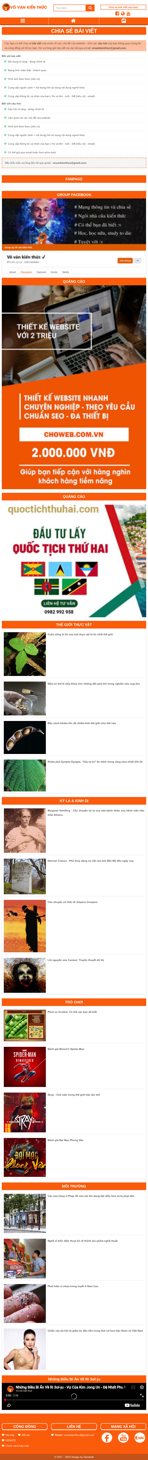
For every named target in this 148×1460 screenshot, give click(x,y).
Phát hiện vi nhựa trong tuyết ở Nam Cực (73, 1286)
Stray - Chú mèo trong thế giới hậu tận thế (74, 1094)
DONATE (11, 1440)
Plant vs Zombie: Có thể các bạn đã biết (72, 1011)
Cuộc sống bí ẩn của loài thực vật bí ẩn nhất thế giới (80, 634)
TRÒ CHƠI (74, 1002)
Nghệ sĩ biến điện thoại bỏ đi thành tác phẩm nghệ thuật (83, 1240)
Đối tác (26, 1435)
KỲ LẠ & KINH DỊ (74, 801)
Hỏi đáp (10, 1435)
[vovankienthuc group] (74, 236)
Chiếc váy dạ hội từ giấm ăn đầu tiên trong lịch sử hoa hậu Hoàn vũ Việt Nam (95, 1330)
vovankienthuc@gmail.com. (109, 48)
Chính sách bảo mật (17, 1445)
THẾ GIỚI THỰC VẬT (74, 625)
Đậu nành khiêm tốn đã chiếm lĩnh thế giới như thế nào (82, 723)
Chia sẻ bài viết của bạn (123, 7)
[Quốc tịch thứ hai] (74, 558)
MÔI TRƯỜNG (74, 1186)
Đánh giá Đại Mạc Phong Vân (65, 1140)
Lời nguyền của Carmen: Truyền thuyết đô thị (76, 960)
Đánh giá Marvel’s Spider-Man (66, 1049)
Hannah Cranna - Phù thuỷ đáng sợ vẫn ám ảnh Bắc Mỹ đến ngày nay (91, 860)
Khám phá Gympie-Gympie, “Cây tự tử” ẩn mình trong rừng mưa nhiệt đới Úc (95, 761)
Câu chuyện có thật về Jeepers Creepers (73, 902)
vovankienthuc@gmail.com (69, 162)
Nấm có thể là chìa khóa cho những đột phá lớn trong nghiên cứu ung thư (94, 683)
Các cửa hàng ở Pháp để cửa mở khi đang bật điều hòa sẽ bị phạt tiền (91, 1196)
